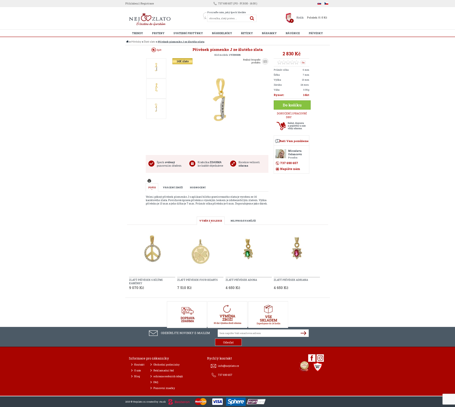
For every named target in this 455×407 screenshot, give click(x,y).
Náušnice (293, 33)
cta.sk (162, 401)
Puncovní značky (164, 388)
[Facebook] (312, 358)
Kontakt (139, 364)
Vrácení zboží (173, 187)
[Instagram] (320, 358)
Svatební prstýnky (188, 33)
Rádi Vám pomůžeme (294, 141)
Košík (300, 17)
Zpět (158, 49)
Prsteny (158, 33)
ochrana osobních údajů (168, 376)
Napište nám (290, 169)
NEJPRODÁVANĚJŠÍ (243, 220)
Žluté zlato (149, 41)
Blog (137, 376)
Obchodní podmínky (166, 364)
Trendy (137, 33)
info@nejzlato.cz (228, 365)
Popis (152, 187)
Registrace (147, 3)
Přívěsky (316, 33)
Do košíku (292, 105)
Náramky (269, 33)
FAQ (155, 382)
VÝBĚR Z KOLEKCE (210, 220)
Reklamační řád (163, 370)
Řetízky (247, 33)
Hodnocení (198, 187)
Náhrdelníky (222, 33)
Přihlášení (132, 3)
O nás (137, 370)
